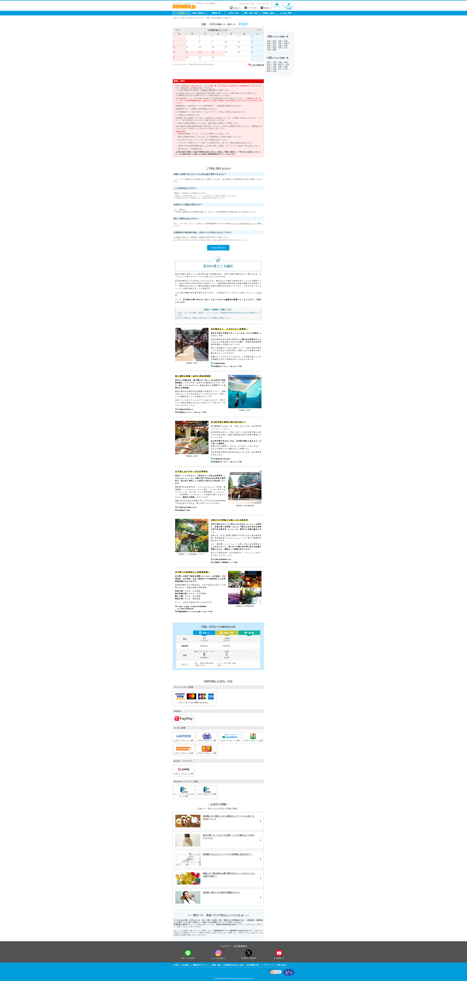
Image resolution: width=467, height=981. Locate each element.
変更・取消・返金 (251, 13)
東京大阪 (271, 64)
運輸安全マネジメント (201, 965)
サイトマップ (268, 965)
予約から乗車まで (199, 13)
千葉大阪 (282, 62)
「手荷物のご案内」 (207, 90)
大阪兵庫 (271, 47)
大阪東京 (271, 43)
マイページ (277, 7)
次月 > (259, 30)
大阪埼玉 (271, 41)
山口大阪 (282, 69)
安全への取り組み (263, 3)
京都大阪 (282, 66)
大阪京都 (282, 45)
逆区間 (244, 24)
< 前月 (177, 30)
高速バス (237, 8)
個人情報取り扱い (253, 965)
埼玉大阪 (271, 62)
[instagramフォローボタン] (218, 953)
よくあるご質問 (286, 13)
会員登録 (289, 7)
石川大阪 (271, 66)
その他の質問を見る (218, 248)
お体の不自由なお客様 (246, 3)
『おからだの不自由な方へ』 (243, 223)
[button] (275, 972)
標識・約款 (216, 965)
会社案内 (186, 965)
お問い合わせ (281, 965)
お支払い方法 (233, 13)
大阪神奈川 (283, 43)
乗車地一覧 (216, 13)
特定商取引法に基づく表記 (233, 965)
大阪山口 (282, 47)
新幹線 (266, 8)
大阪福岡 (271, 49)
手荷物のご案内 (268, 13)
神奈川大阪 (283, 64)
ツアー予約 (252, 8)
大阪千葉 (282, 41)
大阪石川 (271, 45)
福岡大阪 (271, 71)
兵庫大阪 (271, 69)
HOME (181, 13)
